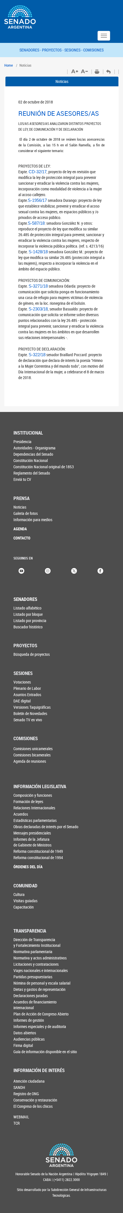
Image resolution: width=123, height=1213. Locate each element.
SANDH (19, 1087)
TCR (16, 1123)
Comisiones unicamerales (33, 748)
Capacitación (23, 907)
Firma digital (23, 1045)
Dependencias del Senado (33, 454)
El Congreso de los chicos (33, 1106)
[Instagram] (48, 570)
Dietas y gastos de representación (39, 989)
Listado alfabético (27, 608)
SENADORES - (30, 50)
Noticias (61, 81)
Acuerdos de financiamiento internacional (35, 1004)
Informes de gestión (28, 1020)
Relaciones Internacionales (34, 807)
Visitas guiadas (25, 900)
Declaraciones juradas (30, 995)
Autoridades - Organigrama (34, 448)
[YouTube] (21, 570)
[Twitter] (74, 570)
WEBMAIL (21, 1117)
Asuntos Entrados (27, 694)
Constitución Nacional (30, 460)
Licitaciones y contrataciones (36, 964)
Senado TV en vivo (27, 719)
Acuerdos (20, 814)
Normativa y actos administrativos (40, 958)
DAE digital (22, 701)
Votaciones (22, 682)
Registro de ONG (26, 1093)
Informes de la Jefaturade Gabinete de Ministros (32, 842)
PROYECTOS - (53, 50)
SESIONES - (73, 50)
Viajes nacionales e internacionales (40, 970)
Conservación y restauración (35, 1100)
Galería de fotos (25, 513)
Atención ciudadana (29, 1081)
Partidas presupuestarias (32, 976)
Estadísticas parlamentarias (35, 820)
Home (8, 65)
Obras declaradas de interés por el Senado (45, 826)
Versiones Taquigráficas (32, 707)
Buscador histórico (28, 627)
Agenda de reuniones (29, 761)
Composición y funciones (32, 795)
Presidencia (22, 441)
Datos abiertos (24, 1032)
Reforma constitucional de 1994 (38, 857)
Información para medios (32, 519)
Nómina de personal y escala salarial (41, 983)
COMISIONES (93, 50)
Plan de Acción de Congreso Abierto (41, 1014)
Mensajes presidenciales (32, 833)
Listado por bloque (28, 614)
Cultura (19, 894)
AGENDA (20, 528)
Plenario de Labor (27, 688)
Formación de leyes (28, 801)
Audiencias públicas (29, 1039)
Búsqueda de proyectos (31, 654)
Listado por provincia (29, 620)
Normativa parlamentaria (32, 951)
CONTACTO (21, 538)
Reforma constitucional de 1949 (38, 851)
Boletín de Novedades (30, 713)
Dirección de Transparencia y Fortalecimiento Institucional (36, 942)
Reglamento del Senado (31, 473)
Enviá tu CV (22, 479)
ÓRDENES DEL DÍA (28, 866)
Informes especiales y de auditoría (39, 1026)
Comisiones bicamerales (32, 755)
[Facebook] (100, 570)
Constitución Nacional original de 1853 (43, 466)
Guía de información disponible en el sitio (45, 1051)
